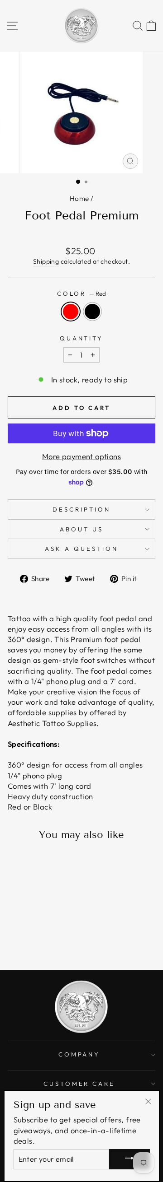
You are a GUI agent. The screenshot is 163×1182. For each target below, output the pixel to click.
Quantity (82, 338)
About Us (81, 529)
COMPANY (79, 1054)
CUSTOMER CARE (79, 1083)
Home (79, 198)
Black (92, 311)
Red (71, 311)
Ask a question (81, 548)
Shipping (46, 261)
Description (81, 509)
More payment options (81, 456)
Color (81, 293)
